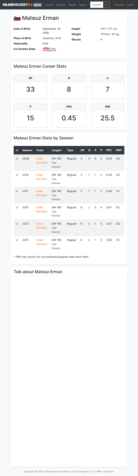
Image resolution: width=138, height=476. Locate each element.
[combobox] (96, 5)
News (82, 4)
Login (130, 4)
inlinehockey (22, 5)
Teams (72, 4)
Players (60, 4)
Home (50, 4)
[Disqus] (69, 326)
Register (119, 4)
